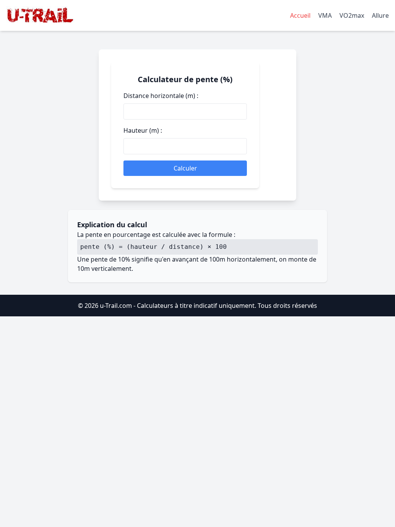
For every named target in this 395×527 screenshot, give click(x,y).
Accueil (300, 15)
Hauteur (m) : (142, 130)
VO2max (351, 15)
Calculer (185, 168)
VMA (325, 15)
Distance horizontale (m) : (160, 95)
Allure (380, 15)
